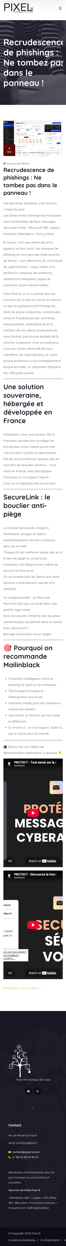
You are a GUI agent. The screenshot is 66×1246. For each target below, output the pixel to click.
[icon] (28, 1091)
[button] (33, 1108)
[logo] (19, 1061)
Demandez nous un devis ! (22, 988)
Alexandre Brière (19, 163)
